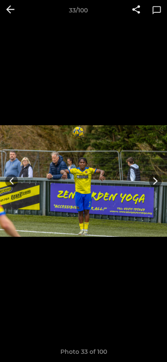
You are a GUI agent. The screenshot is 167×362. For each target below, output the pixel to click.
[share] (136, 10)
